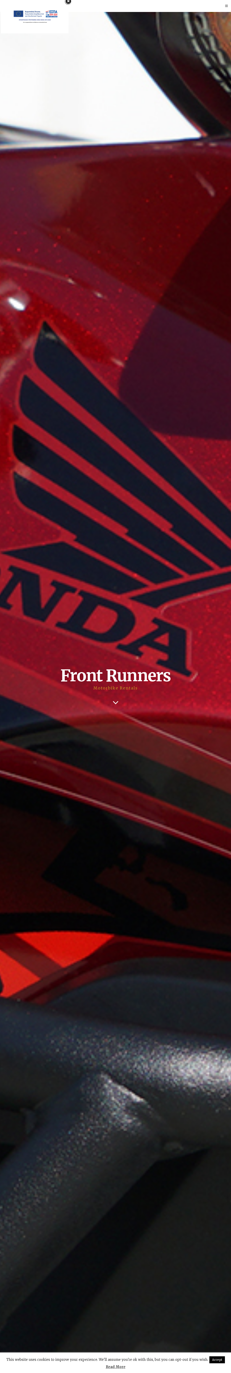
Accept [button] (217, 1360)
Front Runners (115, 675)
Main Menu (12, 6)
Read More (115, 1367)
